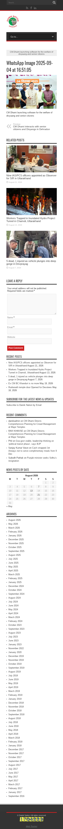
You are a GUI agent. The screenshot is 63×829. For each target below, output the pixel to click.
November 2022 (16, 648)
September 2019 (16, 668)
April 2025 (13, 570)
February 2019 (15, 695)
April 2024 (13, 613)
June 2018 (13, 726)
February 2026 (15, 531)
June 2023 (13, 640)
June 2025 (13, 563)
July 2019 (13, 675)
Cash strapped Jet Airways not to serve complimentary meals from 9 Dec (32, 451)
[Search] (54, 2)
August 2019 (14, 671)
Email (10, 327)
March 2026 (14, 528)
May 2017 (13, 776)
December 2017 (16, 749)
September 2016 (16, 796)
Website (11, 337)
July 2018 (13, 722)
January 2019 (15, 699)
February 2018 (15, 741)
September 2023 (16, 629)
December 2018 (16, 703)
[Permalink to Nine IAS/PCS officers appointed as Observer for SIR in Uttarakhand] (31, 158)
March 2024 (14, 617)
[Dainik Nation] (31, 21)
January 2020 (15, 652)
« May (9, 506)
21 (38, 495)
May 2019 (13, 683)
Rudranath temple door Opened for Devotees (30, 387)
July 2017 (13, 769)
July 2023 (13, 636)
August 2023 (14, 633)
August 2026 (14, 520)
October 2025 (15, 547)
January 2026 (15, 535)
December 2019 (16, 656)
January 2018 (15, 745)
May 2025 (13, 566)
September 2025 (16, 551)
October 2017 (15, 757)
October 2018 (15, 710)
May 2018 (13, 730)
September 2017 (16, 761)
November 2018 (16, 706)
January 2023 (15, 644)
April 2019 (13, 687)
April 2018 (13, 734)
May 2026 (13, 524)
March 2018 (14, 738)
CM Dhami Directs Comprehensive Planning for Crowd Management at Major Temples (32, 424)
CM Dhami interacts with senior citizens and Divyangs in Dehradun (31, 127)
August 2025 (14, 555)
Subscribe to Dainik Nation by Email (23, 405)
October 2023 (15, 625)
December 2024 (16, 586)
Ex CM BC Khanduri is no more (23, 383)
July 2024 (13, 601)
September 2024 (16, 594)
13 (31, 490)
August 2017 (14, 765)
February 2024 (15, 621)
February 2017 (15, 788)
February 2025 (15, 578)
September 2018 (16, 714)
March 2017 (14, 784)
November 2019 (16, 660)
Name (10, 317)
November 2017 (16, 753)
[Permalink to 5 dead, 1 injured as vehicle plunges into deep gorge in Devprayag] (31, 244)
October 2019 (15, 664)
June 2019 (13, 679)
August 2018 (14, 718)
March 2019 (14, 691)
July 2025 (13, 559)
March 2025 (14, 574)
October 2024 (15, 590)
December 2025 (16, 539)
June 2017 (13, 773)
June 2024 (13, 605)
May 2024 (13, 609)
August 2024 (14, 598)
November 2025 (16, 543)
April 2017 (13, 780)
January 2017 (15, 792)
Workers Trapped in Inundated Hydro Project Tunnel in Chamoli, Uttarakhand (30, 220)
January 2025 (15, 582)
